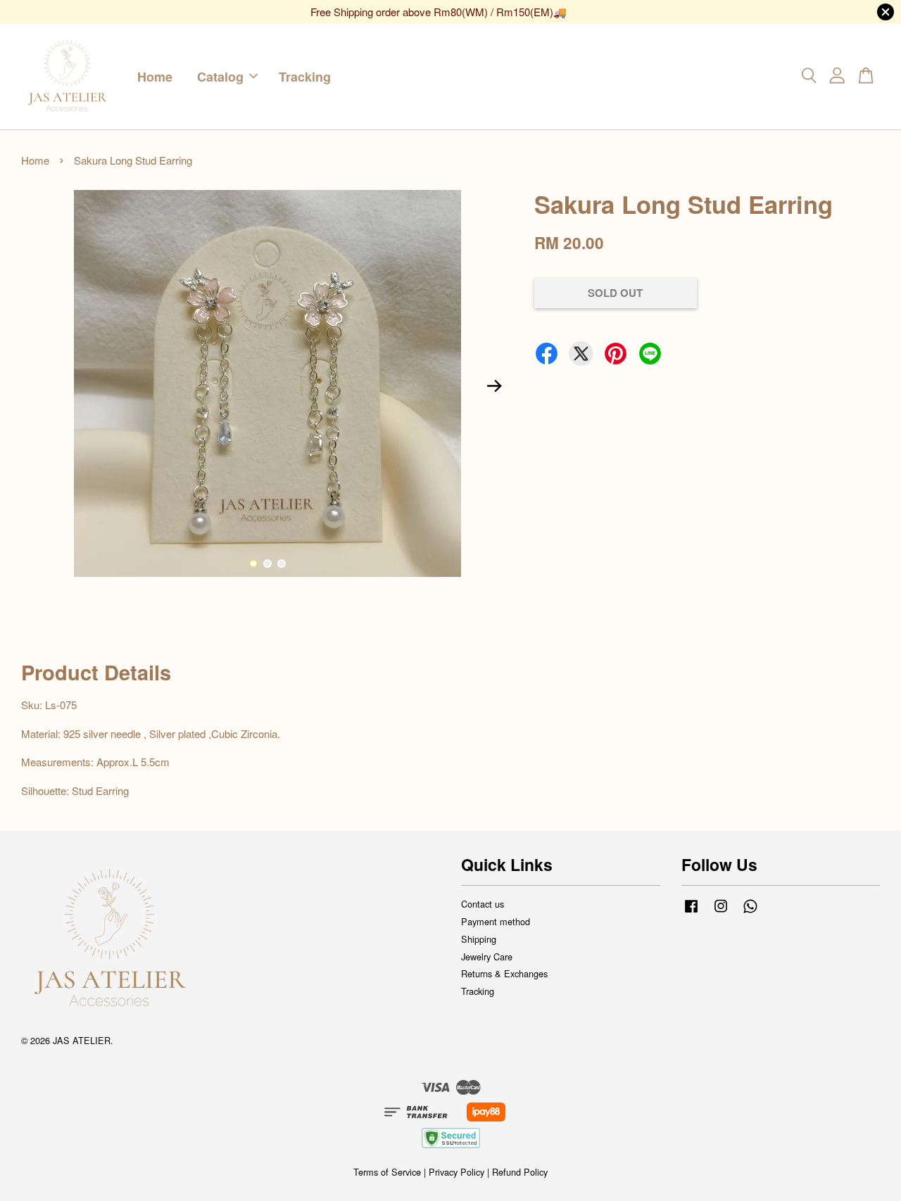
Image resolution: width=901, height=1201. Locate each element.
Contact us (482, 903)
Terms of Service (387, 1171)
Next (494, 385)
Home (154, 76)
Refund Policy (520, 1171)
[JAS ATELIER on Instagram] (721, 912)
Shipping (478, 939)
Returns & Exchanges (504, 973)
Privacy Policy (456, 1171)
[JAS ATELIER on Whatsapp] (750, 912)
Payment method (495, 921)
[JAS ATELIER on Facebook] (691, 912)
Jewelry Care (486, 956)
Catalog (220, 76)
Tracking (305, 76)
